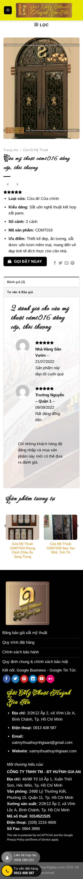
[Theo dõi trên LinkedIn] (33, 679)
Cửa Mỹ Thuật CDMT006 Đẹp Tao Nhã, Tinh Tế (61, 548)
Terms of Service (40, 839)
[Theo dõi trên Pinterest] (24, 679)
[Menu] (8, 10)
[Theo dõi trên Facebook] (7, 679)
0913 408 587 (44, 728)
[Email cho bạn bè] (66, 263)
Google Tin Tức (63, 670)
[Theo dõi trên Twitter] (16, 679)
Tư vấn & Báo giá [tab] (20, 292)
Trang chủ (10, 150)
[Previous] (5, 535)
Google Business (31, 670)
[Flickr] (50, 679)
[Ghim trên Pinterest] (72, 263)
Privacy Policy (15, 839)
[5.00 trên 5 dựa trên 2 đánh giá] (41, 192)
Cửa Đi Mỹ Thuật (35, 150)
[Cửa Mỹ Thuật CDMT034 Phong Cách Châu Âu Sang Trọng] (22, 527)
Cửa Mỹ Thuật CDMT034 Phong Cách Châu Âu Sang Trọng (22, 550)
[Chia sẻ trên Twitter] (60, 263)
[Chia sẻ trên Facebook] (55, 263)
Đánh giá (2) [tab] (16, 282)
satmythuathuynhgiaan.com (53, 751)
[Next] (77, 535)
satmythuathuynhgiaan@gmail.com (42, 742)
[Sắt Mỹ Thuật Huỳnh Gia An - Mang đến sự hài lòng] (44, 10)
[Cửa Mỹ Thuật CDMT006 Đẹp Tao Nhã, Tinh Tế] (60, 527)
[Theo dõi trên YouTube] (42, 679)
